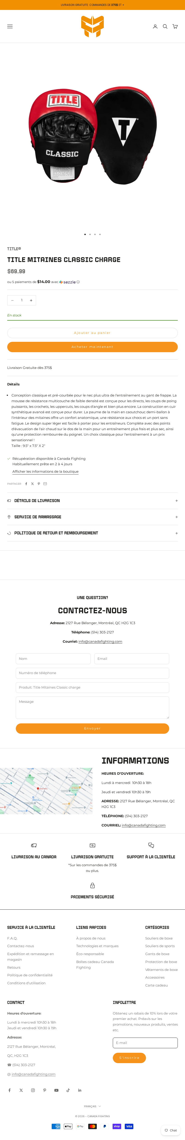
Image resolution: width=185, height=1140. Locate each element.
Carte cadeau (156, 985)
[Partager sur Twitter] (32, 484)
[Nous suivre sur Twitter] (21, 1090)
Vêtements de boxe (161, 970)
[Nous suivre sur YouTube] (56, 1090)
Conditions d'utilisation (26, 983)
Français (90, 1106)
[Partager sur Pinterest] (39, 484)
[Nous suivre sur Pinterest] (44, 1090)
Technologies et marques (97, 946)
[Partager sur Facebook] (26, 484)
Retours (13, 967)
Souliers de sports (160, 946)
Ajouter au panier (92, 333)
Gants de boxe (157, 954)
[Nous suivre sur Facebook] (9, 1090)
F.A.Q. (12, 938)
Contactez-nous (20, 946)
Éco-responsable (90, 954)
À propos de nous (90, 938)
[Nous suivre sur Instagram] (33, 1090)
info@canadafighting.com (100, 641)
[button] (92, 282)
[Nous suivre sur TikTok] (68, 1090)
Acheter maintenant (92, 347)
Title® (14, 249)
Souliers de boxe (159, 938)
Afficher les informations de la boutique (45, 471)
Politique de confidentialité (30, 975)
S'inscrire (129, 1058)
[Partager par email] (45, 484)
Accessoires (154, 977)
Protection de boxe (161, 962)
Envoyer (92, 728)
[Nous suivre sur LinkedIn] (80, 1090)
